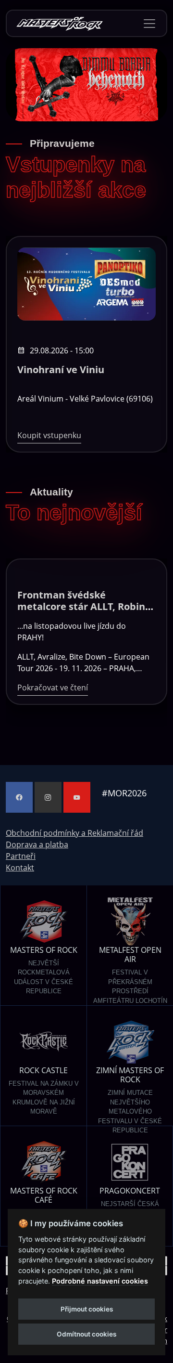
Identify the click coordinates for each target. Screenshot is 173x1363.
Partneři (21, 856)
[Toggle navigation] (149, 23)
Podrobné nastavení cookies (100, 1281)
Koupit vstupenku (49, 435)
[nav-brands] (59, 23)
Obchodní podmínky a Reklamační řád (74, 833)
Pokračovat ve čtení (52, 656)
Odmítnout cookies (86, 1334)
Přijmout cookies (87, 1309)
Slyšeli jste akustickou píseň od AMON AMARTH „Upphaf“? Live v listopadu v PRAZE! (84, 612)
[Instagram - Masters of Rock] (48, 797)
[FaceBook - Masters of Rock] (19, 797)
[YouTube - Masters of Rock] (76, 797)
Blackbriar (41, 369)
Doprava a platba (37, 844)
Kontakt (20, 867)
